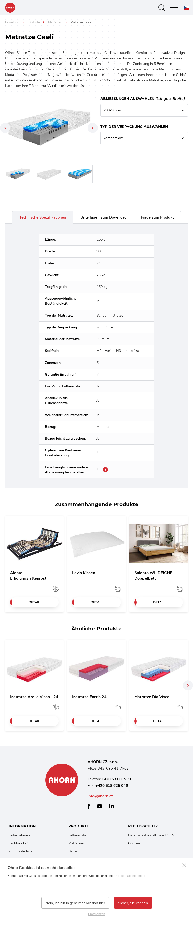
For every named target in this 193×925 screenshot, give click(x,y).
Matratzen (55, 22)
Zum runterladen (21, 851)
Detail (34, 602)
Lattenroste (77, 835)
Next (93, 128)
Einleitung (12, 22)
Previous (5, 128)
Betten (73, 851)
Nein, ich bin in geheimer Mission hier (75, 903)
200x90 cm (112, 110)
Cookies (134, 843)
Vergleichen (56, 589)
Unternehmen (19, 835)
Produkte (33, 22)
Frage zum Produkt (157, 217)
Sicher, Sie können (133, 903)
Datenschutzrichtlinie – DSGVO (152, 835)
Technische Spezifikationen (42, 217)
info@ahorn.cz (100, 796)
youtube (99, 806)
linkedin (111, 806)
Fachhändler (18, 843)
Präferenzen (96, 914)
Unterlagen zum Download (103, 217)
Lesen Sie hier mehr (132, 876)
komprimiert (113, 138)
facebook (89, 806)
